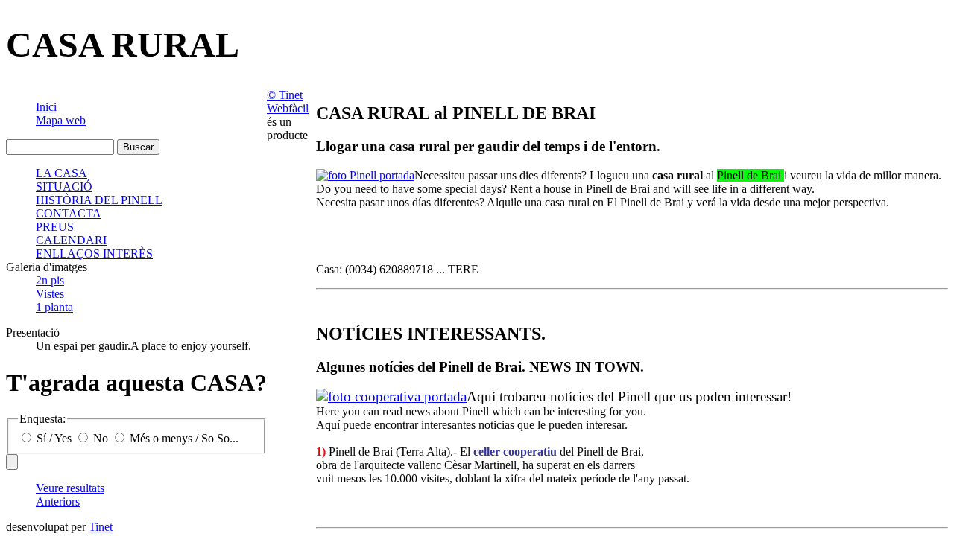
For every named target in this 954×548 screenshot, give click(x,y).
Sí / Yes (54, 438)
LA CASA (61, 173)
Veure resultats (70, 488)
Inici (46, 107)
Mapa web (61, 120)
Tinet (101, 526)
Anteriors (58, 501)
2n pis (50, 280)
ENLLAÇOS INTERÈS (94, 253)
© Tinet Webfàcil (288, 102)
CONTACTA (68, 213)
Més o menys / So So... (182, 438)
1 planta (54, 307)
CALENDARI (71, 240)
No (100, 438)
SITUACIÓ (64, 186)
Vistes (50, 293)
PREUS (55, 226)
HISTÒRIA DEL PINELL (99, 200)
